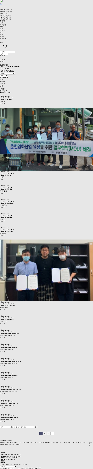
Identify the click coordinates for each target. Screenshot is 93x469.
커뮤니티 (2, 30)
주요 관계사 (3, 25)
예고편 (2, 36)
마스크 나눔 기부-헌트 (10, 347)
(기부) (2, 333)
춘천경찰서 (10, 189)
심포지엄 (2, 83)
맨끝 (52, 433)
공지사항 (2, 34)
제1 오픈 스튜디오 (5, 15)
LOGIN (3, 461)
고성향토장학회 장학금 (11, 417)
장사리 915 (10, 319)
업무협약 (2, 81)
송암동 (9, 175)
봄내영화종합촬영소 (6, 9)
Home (6, 45)
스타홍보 (2, 89)
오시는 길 (3, 38)
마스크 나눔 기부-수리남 (11, 333)
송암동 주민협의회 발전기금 (12, 389)
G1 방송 (9, 99)
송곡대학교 (10, 203)
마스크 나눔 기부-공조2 (11, 375)
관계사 (2, 29)
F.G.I (1, 85)
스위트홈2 (10, 231)
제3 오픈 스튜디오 (5, 19)
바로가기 (2, 103)
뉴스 (1, 32)
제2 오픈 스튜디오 (5, 17)
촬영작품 (2, 21)
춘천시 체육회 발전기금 (11, 403)
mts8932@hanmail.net (14, 456)
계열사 (2, 27)
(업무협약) (3, 99)
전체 (1, 79)
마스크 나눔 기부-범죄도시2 (12, 361)
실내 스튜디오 (4, 13)
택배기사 (9, 217)
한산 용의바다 (11, 305)
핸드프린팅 (3, 91)
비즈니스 (2, 23)
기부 (1, 87)
